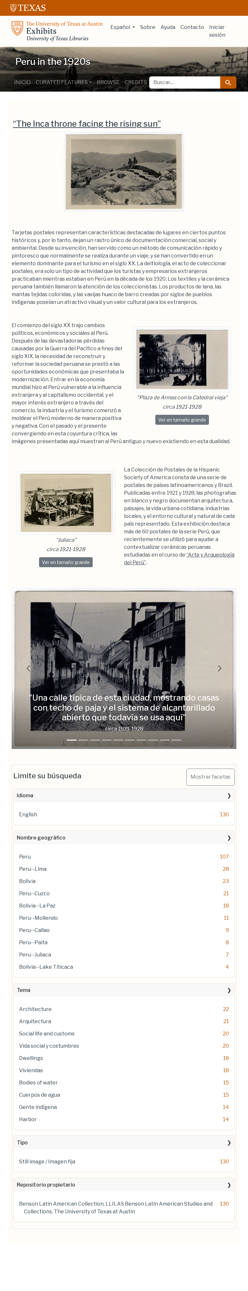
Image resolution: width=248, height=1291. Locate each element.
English (28, 814)
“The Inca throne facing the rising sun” (87, 124)
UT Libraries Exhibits (57, 31)
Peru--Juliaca (35, 955)
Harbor (28, 1119)
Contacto (192, 27)
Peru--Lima (32, 869)
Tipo (22, 1143)
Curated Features (62, 82)
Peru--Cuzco (34, 893)
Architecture (35, 1009)
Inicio (22, 82)
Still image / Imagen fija (47, 1162)
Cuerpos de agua (39, 1095)
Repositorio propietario (46, 1185)
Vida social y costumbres (49, 1046)
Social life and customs (47, 1034)
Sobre (147, 27)
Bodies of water (38, 1083)
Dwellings (31, 1058)
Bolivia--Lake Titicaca (46, 967)
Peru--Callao (34, 930)
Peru (25, 857)
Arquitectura (35, 1021)
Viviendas (31, 1070)
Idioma (25, 795)
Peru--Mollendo (38, 918)
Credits (136, 82)
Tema (23, 990)
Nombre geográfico (41, 838)
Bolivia (27, 881)
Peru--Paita (33, 942)
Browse (108, 82)
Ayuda (167, 27)
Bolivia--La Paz (37, 906)
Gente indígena (38, 1107)
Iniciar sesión (217, 31)
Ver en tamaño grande (183, 419)
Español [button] (120, 27)
